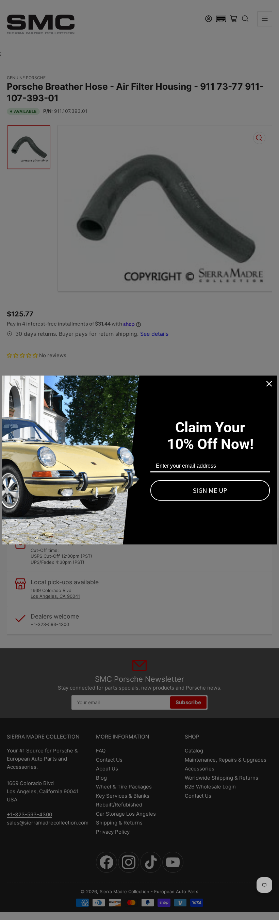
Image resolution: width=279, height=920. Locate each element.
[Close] (269, 384)
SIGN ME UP (210, 490)
